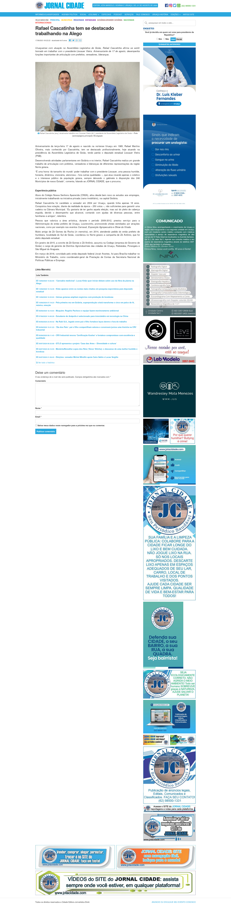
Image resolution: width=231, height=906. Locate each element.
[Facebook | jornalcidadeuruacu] (166, 5)
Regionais (79, 20)
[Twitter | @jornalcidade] (174, 5)
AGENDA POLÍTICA (69, 14)
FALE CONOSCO (143, 14)
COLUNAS (93, 14)
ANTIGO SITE (188, 14)
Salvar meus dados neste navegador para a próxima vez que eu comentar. (71, 425)
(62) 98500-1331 (188, 5)
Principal (55, 20)
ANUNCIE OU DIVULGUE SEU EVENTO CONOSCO (174, 902)
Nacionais (129, 20)
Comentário (40, 380)
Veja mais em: (42, 20)
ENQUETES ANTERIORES (170, 44)
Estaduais (90, 20)
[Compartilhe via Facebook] (70, 40)
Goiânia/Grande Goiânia (109, 20)
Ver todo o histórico (46, 362)
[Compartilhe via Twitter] (73, 40)
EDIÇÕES (175, 14)
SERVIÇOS (129, 14)
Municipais (66, 20)
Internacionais (43, 22)
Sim (160, 39)
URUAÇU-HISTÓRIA (160, 14)
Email (38, 416)
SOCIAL (83, 14)
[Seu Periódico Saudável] (59, 5)
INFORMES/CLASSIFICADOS (47, 14)
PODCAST (118, 14)
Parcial (179, 39)
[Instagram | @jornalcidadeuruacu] (170, 5)
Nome (38, 408)
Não (167, 39)
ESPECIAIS (106, 14)
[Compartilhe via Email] (80, 40)
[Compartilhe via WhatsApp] (76, 40)
